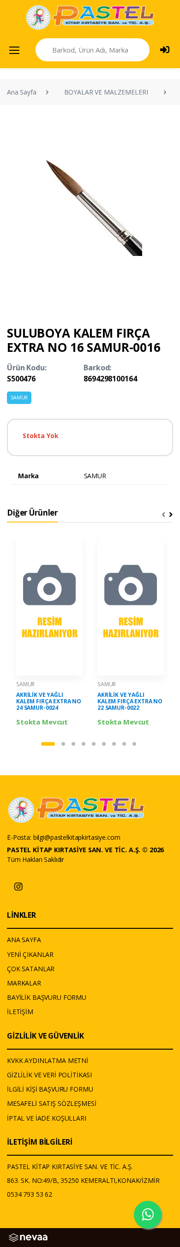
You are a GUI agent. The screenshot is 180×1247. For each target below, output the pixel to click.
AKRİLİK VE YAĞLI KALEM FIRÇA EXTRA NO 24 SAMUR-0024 (48, 701)
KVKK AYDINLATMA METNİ (47, 1060)
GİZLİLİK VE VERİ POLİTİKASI (49, 1074)
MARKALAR (24, 983)
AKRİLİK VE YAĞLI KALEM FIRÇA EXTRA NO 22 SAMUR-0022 (129, 701)
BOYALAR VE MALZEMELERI (106, 92)
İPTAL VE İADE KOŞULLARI (46, 1118)
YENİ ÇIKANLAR (30, 954)
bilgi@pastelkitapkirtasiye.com (76, 837)
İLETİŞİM (20, 1011)
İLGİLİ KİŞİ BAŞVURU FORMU (50, 1089)
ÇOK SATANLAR (30, 968)
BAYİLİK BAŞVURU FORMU (46, 997)
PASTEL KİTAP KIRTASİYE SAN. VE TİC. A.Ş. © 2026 (85, 849)
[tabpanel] (49, 632)
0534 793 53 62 (29, 1194)
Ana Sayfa (21, 92)
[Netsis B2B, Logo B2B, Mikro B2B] (28, 1236)
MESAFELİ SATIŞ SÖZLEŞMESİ (51, 1103)
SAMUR (19, 397)
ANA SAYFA (24, 939)
